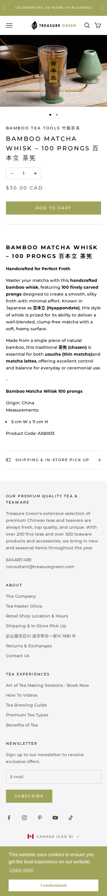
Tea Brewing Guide (26, 705)
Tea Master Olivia (24, 606)
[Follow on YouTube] (55, 818)
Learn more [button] (22, 869)
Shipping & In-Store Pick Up (36, 626)
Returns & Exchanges (29, 646)
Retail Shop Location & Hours (37, 616)
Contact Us (17, 655)
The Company (21, 596)
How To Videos (21, 695)
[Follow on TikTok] (71, 818)
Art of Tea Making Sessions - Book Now (47, 685)
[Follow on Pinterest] (40, 818)
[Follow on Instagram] (24, 818)
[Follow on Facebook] (9, 818)
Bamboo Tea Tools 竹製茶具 (43, 128)
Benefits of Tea (22, 725)
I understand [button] (54, 885)
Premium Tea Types (27, 715)
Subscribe (29, 795)
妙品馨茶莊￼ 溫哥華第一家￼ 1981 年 (41, 636)
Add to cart (54, 207)
